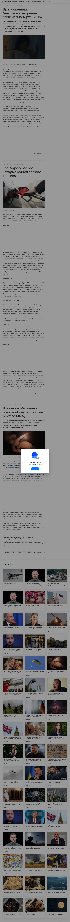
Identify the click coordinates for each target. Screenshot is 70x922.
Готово (35, 468)
